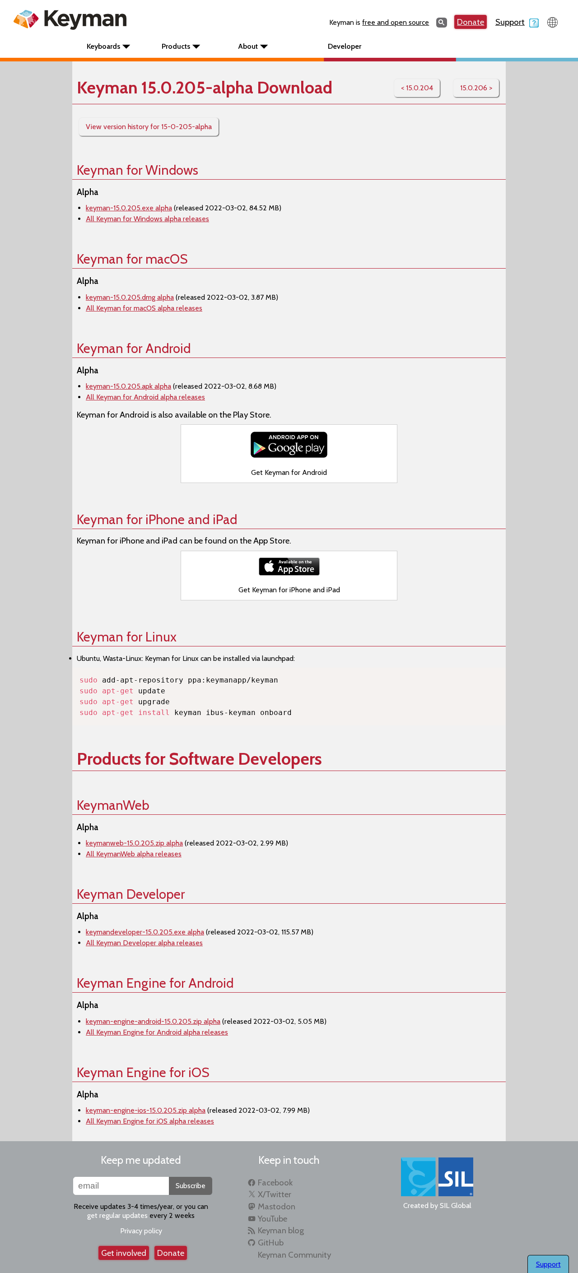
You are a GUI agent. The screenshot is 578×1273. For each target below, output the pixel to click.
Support (510, 22)
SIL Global (455, 1205)
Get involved (123, 1253)
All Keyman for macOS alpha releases (144, 308)
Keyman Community (294, 1255)
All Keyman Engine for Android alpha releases (157, 1032)
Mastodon (276, 1206)
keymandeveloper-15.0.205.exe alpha (145, 932)
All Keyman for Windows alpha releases (147, 218)
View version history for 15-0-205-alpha (149, 126)
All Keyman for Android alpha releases (145, 397)
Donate (470, 22)
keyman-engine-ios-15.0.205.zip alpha (145, 1110)
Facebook (275, 1182)
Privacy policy (141, 1231)
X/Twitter (274, 1194)
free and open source (395, 22)
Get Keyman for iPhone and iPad (289, 589)
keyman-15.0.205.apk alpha (128, 386)
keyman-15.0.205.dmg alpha (130, 297)
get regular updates (117, 1215)
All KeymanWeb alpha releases (134, 854)
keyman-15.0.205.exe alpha (129, 208)
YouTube (272, 1218)
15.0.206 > (476, 88)
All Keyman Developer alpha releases (144, 942)
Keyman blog (281, 1230)
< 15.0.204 (417, 88)
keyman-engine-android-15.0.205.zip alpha (153, 1021)
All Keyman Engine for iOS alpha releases (150, 1121)
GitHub (271, 1242)
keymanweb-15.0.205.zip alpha (134, 843)
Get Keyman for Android (289, 472)
